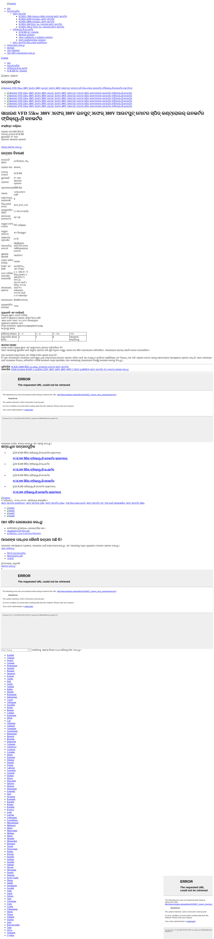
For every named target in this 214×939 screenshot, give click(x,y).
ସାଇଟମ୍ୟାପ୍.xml (15, 556)
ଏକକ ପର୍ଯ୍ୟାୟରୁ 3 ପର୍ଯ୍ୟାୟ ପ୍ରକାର (36, 37)
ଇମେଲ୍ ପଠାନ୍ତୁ (8, 566)
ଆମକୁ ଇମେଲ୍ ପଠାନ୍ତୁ (11, 147)
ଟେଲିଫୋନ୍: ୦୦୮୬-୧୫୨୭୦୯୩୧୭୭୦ (24, 533)
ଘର (8, 8)
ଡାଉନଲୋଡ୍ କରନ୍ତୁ (16, 45)
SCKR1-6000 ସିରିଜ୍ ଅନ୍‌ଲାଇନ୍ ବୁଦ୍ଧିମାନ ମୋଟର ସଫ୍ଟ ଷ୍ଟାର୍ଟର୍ (40, 367)
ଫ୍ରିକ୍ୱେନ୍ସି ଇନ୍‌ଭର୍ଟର (23, 29)
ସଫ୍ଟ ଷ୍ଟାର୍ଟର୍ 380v (135, 503)
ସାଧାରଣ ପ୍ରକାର (27, 34)
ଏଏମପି (10, 558)
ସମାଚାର (10, 48)
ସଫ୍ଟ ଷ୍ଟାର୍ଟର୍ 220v (35, 503)
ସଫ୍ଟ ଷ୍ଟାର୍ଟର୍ (19, 14)
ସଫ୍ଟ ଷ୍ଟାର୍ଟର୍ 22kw (55, 503)
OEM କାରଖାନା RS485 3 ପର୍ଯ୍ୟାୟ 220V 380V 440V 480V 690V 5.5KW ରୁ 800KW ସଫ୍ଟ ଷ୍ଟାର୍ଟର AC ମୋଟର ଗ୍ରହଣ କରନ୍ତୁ (70, 369)
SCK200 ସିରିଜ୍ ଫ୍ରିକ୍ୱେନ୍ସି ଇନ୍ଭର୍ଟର (33, 469)
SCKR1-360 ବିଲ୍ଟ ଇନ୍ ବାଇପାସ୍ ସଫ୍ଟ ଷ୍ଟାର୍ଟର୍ (40, 24)
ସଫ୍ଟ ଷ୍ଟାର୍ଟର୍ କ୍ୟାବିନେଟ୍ (13, 503)
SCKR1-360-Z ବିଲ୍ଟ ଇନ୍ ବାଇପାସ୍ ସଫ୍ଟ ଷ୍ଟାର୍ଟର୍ (41, 27)
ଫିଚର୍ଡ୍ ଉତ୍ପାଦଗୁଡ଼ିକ (16, 553)
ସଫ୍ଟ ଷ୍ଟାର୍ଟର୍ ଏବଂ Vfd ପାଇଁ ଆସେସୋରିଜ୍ (105, 503)
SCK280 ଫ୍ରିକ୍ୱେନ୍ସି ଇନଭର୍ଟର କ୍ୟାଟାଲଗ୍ (37, 492)
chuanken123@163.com (18, 531)
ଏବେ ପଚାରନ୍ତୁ (7, 548)
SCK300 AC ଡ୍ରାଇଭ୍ (29, 32)
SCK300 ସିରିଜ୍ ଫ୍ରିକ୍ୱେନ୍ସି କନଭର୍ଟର (33, 480)
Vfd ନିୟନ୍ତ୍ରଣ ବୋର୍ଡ (75, 503)
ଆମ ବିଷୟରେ (13, 50)
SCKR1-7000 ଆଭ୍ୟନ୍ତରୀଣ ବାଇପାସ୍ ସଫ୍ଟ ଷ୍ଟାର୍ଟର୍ (43, 16)
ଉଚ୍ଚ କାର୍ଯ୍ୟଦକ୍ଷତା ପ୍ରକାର (32, 40)
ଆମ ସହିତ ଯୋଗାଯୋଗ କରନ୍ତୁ (21, 53)
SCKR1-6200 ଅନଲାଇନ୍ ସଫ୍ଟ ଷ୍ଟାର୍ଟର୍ (36, 19)
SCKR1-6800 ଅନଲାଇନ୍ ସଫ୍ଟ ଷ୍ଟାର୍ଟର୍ (36, 21)
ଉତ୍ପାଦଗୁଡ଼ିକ (13, 11)
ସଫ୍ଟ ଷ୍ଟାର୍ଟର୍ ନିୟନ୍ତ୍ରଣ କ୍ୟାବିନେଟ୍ (30, 42)
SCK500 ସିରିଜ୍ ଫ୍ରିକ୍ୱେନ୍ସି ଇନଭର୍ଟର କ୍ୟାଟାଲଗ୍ (40, 458)
